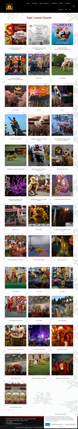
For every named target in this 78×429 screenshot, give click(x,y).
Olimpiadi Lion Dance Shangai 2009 (15, 169)
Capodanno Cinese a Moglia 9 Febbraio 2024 (39, 48)
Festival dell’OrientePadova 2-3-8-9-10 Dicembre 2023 (62, 48)
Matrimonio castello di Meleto (39, 378)
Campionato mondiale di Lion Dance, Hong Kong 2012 (16, 200)
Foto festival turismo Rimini (15, 320)
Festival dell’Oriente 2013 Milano (62, 199)
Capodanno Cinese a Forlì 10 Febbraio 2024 (15, 48)
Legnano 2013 (15, 229)
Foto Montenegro (62, 320)
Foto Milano (62, 291)
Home (28, 3)
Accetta (47, 424)
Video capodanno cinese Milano (15, 259)
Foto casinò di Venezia (62, 349)
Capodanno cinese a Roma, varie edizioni (39, 139)
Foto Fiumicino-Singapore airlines (15, 349)
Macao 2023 (39, 78)
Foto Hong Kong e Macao (15, 407)
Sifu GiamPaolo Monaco (16, 139)
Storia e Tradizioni (44, 3)
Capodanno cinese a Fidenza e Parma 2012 (39, 169)
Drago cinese (15, 110)
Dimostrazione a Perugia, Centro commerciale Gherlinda (62, 139)
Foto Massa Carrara (16, 378)
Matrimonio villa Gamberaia (62, 378)
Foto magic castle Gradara (39, 349)
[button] (75, 414)
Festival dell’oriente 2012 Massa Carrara (39, 200)
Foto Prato (39, 291)
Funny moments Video (39, 259)
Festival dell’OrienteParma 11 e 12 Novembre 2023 (15, 79)
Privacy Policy (60, 426)
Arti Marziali (68, 3)
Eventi (60, 3)
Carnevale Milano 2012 (62, 169)
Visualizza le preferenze (70, 424)
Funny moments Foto (62, 259)
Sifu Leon (39, 110)
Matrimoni (54, 3)
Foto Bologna (15, 291)
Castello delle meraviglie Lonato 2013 (62, 230)
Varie (62, 110)
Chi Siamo (34, 3)
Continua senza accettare (57, 424)
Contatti (60, 9)
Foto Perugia (39, 320)
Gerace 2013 (39, 229)
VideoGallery (62, 78)
